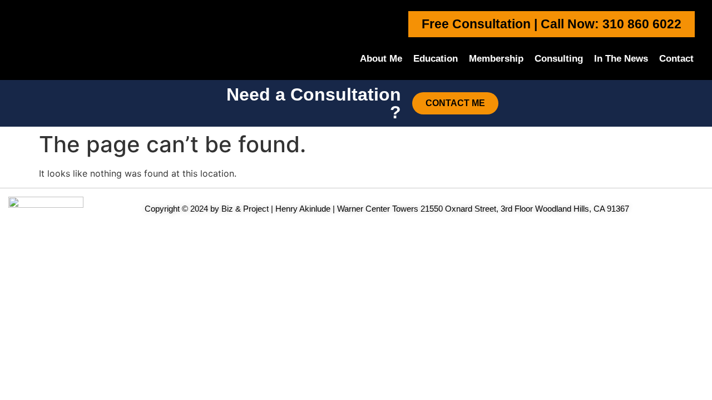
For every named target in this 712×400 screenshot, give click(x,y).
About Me (381, 58)
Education (435, 58)
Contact (676, 58)
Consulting (559, 58)
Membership (496, 58)
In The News (621, 58)
